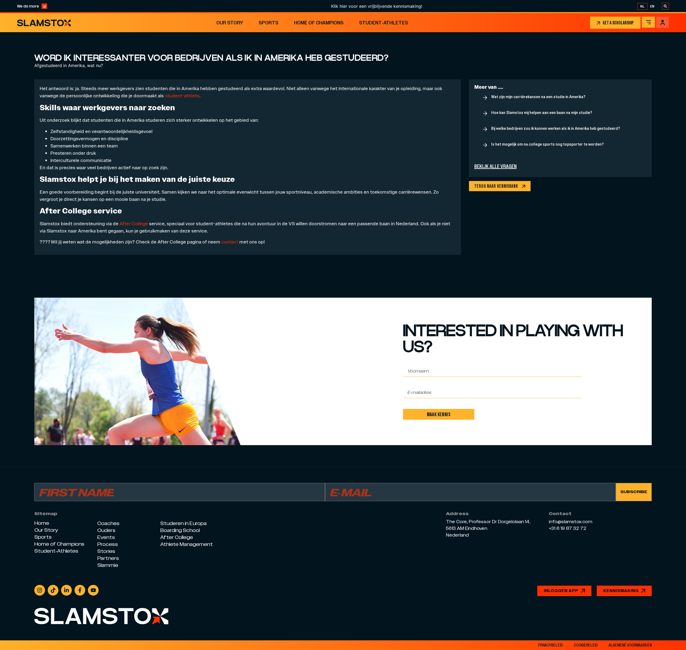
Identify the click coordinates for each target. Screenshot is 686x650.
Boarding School (180, 530)
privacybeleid (550, 645)
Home (41, 523)
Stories (106, 551)
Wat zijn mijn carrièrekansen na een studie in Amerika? (538, 97)
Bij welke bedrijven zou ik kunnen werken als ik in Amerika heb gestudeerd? (555, 128)
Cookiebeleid (586, 645)
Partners (108, 558)
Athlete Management (186, 544)
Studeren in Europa (183, 523)
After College (134, 223)
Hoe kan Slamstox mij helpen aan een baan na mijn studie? (541, 112)
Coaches (108, 523)
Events (106, 537)
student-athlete (182, 95)
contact (229, 241)
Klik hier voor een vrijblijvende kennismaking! (358, 6)
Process (107, 544)
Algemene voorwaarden (630, 645)
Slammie (107, 565)
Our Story (229, 22)
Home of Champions (319, 22)
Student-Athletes (383, 22)
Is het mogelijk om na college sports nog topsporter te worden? (547, 144)
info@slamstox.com (570, 522)
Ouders (106, 530)
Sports (268, 22)
